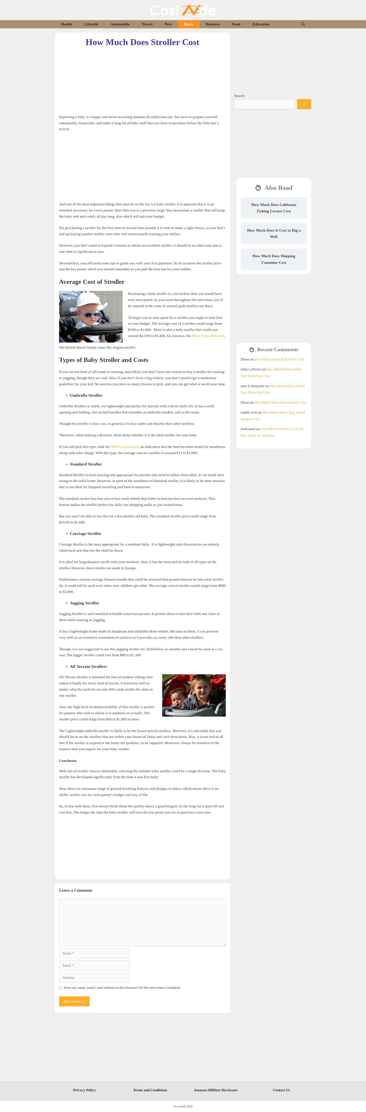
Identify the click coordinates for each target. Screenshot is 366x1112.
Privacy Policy (84, 1090)
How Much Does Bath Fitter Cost (279, 359)
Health (66, 24)
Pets (168, 24)
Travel (147, 24)
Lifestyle (91, 24)
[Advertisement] (142, 77)
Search (239, 96)
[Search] (304, 104)
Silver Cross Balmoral (208, 336)
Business (213, 24)
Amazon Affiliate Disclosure (216, 1090)
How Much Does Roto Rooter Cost (280, 403)
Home (189, 24)
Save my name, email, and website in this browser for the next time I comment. (122, 988)
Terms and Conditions (150, 1090)
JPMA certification (125, 447)
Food (236, 24)
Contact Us (281, 1090)
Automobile (120, 24)
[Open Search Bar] (303, 24)
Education (261, 24)
